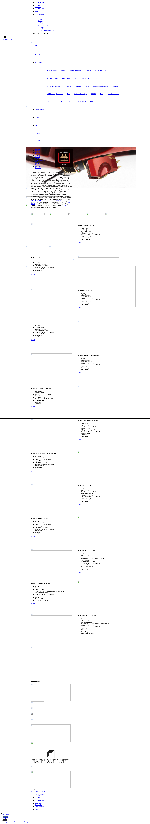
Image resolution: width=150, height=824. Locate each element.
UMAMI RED (60, 201)
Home (36, 11)
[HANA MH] (51, 485)
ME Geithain (97, 78)
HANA (89, 70)
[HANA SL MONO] (51, 354)
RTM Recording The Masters (55, 94)
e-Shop (37, 16)
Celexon (63, 70)
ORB (87, 86)
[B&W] (37, 718)
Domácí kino (41, 24)
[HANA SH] (51, 289)
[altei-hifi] (34, 45)
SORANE (50, 102)
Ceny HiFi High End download (46, 30)
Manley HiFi (85, 78)
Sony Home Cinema (113, 94)
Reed (68, 94)
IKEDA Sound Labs (101, 70)
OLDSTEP (78, 86)
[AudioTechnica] (37, 712)
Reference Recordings (80, 94)
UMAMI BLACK (36, 201)
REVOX (93, 94)
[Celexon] (37, 723)
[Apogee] (37, 706)
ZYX (91, 102)
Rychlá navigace (39, 17)
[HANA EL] (98, 257)
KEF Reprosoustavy (52, 78)
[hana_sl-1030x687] (56, 214)
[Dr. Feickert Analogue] (37, 747)
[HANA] (37, 770)
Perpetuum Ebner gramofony (101, 86)
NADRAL (68, 86)
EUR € (18, 821)
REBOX (40, 28)
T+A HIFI (59, 102)
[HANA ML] (98, 517)
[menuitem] (77, 11)
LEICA (76, 78)
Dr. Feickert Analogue (76, 70)
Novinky (40, 21)
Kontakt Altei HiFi (43, 25)
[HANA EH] (51, 224)
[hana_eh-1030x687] (38, 214)
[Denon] (51, 741)
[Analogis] (51, 700)
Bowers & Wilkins (52, 70)
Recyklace (41, 27)
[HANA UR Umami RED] (98, 582)
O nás (39, 22)
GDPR (40, 19)
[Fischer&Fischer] (51, 764)
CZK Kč (5, 817)
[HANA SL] (98, 322)
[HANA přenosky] (98, 171)
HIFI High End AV (40, 13)
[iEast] (51, 788)
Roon (101, 94)
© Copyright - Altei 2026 (38, 791)
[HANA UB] (51, 550)
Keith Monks (66, 78)
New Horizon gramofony (54, 86)
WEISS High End (81, 102)
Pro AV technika (39, 14)
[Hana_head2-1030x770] (112, 214)
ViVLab (69, 102)
